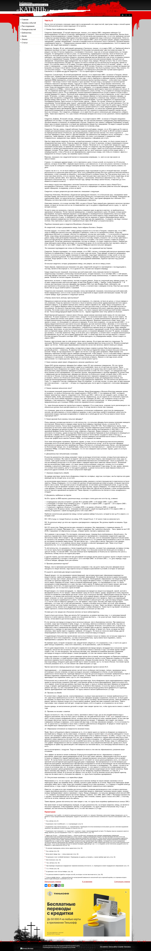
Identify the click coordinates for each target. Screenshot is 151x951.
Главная (25, 20)
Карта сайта (113, 946)
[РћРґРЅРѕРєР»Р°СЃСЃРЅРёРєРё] (49, 885)
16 (81, 738)
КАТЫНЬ (32, 9)
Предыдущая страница (53, 881)
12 (93, 510)
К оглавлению (87, 881)
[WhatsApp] (62, 885)
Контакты (127, 946)
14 (110, 716)
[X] (56, 885)
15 (107, 735)
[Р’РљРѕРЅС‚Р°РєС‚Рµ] (46, 885)
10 (109, 460)
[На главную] (122, 15)
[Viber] (59, 885)
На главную (104, 946)
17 (49, 759)
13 (68, 563)
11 (116, 462)
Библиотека (26, 33)
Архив (24, 36)
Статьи (24, 43)
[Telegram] (52, 885)
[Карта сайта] (126, 15)
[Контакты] (129, 15)
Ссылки (120, 946)
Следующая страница (122, 881)
